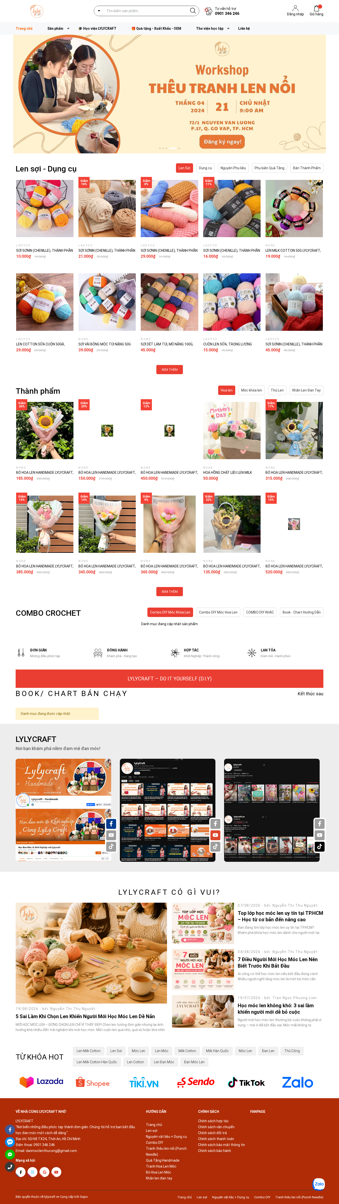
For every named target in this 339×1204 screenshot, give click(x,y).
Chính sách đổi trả (212, 1133)
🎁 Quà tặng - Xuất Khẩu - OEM (156, 28)
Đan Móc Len (194, 1062)
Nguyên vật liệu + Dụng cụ (166, 1137)
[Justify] (193, 11)
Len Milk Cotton (89, 1051)
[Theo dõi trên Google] (44, 1172)
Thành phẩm (38, 391)
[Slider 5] (169, 94)
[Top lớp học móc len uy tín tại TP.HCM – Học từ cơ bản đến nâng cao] (203, 923)
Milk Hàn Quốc (217, 1051)
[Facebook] (111, 824)
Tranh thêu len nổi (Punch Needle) (299, 1197)
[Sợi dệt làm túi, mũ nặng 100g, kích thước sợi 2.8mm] (169, 302)
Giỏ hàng (316, 14)
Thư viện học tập (209, 28)
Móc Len (138, 1051)
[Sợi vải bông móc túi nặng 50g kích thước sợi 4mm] (107, 302)
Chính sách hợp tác (213, 1121)
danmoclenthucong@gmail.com (51, 1151)
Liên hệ (244, 28)
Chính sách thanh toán (216, 1139)
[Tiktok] (111, 847)
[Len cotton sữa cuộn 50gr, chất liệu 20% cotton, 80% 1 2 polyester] (44, 302)
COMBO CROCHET (48, 613)
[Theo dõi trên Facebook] (21, 1172)
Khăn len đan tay (159, 1178)
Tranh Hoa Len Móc (161, 1166)
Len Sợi (116, 1051)
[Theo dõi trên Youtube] (56, 1172)
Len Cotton (135, 1062)
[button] (160, 148)
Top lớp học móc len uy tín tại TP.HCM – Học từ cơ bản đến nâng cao (280, 916)
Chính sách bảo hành (214, 1151)
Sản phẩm (55, 28)
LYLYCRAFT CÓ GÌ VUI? (169, 892)
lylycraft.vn (52, 1197)
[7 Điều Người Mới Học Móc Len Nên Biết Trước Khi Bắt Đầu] (203, 969)
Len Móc (162, 1051)
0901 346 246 (227, 13)
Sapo (84, 1197)
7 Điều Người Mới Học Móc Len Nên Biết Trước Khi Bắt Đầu (278, 962)
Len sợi (151, 1131)
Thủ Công (292, 1051)
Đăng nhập (295, 14)
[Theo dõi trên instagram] (32, 1172)
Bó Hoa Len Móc (158, 1172)
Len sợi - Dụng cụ (46, 168)
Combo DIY (154, 1143)
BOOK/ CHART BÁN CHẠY (72, 693)
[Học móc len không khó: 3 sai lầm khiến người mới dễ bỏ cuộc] (203, 1011)
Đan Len (268, 1051)
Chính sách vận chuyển (216, 1127)
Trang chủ (24, 28)
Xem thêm (170, 369)
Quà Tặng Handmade (162, 1160)
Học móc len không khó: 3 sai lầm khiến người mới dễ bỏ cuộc (276, 1009)
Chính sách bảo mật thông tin (221, 1145)
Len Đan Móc (164, 1062)
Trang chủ (154, 1125)
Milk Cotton (187, 1051)
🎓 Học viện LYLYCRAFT (97, 28)
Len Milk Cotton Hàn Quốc (97, 1062)
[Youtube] (111, 835)
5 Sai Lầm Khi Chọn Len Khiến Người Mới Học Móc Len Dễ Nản (85, 1016)
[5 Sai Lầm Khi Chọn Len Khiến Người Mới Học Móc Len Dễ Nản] (91, 953)
